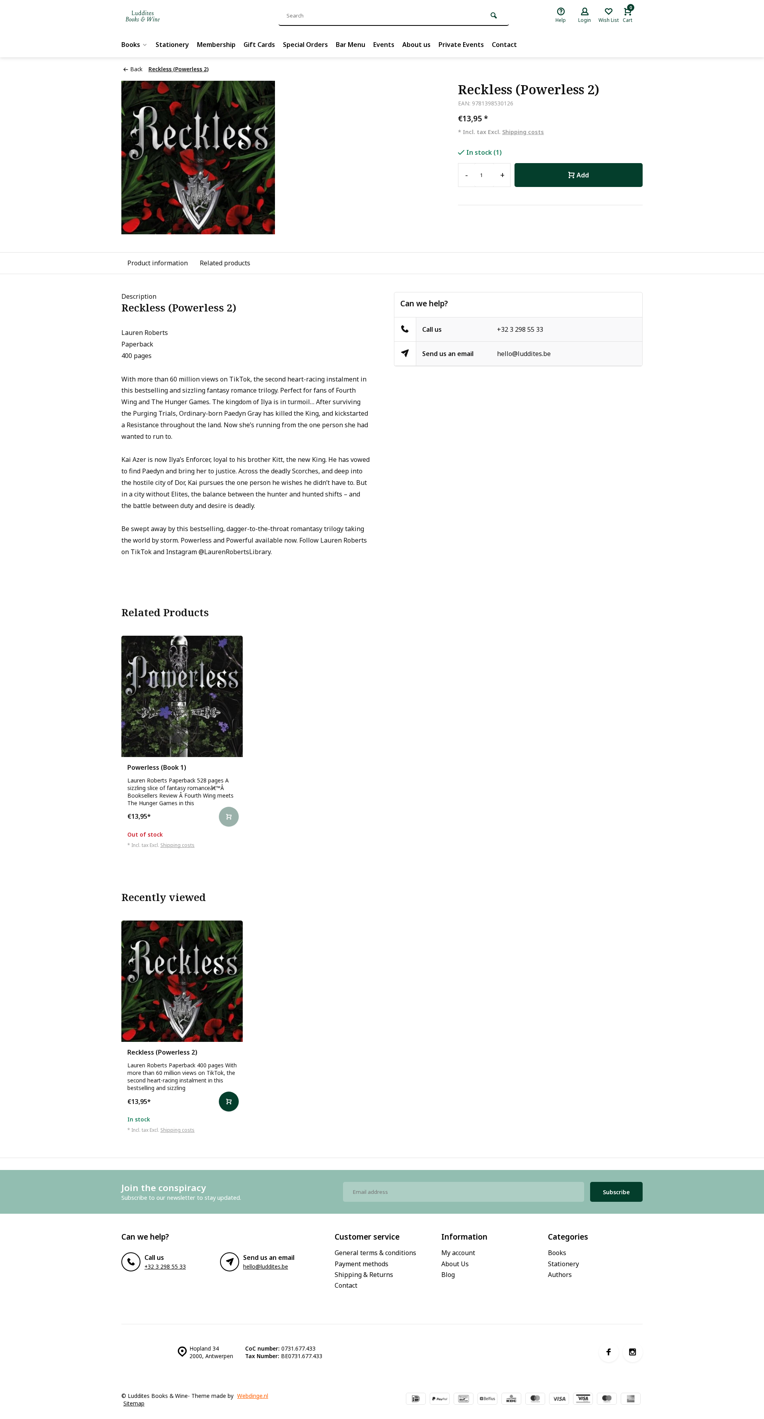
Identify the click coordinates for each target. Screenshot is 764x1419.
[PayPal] (440, 1399)
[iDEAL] (416, 1399)
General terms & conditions (375, 1252)
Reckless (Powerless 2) (178, 69)
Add (583, 175)
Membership (216, 44)
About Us (455, 1263)
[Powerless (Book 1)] (182, 696)
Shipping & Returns (364, 1274)
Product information (157, 263)
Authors (560, 1274)
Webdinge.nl (252, 1396)
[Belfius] (487, 1399)
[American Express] (631, 1399)
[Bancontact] (464, 1399)
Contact (504, 44)
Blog (448, 1274)
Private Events (461, 44)
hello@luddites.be (524, 353)
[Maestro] (607, 1399)
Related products (225, 263)
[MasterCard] (535, 1399)
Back (136, 69)
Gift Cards (259, 44)
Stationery (172, 44)
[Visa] (559, 1399)
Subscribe (616, 1192)
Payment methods (361, 1263)
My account (458, 1252)
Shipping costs (523, 132)
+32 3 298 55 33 (520, 329)
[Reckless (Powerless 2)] (182, 981)
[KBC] (511, 1399)
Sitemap (133, 1403)
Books (130, 44)
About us (416, 44)
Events (383, 44)
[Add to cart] (229, 1101)
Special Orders (305, 44)
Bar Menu (350, 44)
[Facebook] (609, 1352)
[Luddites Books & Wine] (169, 16)
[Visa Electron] (583, 1399)
